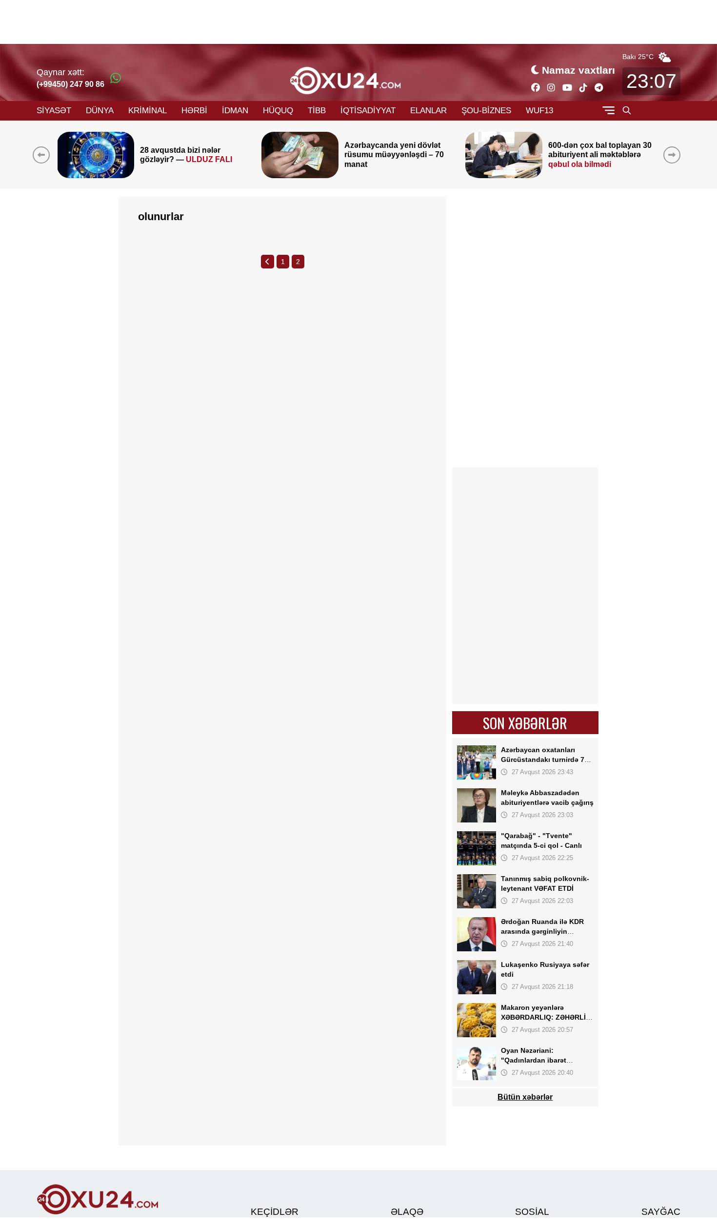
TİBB (317, 110)
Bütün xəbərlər (525, 1097)
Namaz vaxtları (578, 70)
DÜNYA (100, 110)
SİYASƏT (54, 110)
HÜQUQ (278, 110)
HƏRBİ (194, 110)
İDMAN (235, 110)
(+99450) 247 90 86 (70, 84)
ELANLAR (428, 110)
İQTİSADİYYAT (368, 110)
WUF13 (539, 110)
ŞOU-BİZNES (486, 110)
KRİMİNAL (147, 110)
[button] (673, 154)
